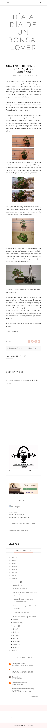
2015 (13, 576)
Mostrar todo (34, 696)
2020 (13, 560)
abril (14, 638)
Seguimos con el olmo (20, 588)
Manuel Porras (17, 75)
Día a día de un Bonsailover (23, 32)
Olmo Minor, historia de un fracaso (23, 665)
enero (15, 647)
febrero (15, 644)
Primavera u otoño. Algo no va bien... (25, 617)
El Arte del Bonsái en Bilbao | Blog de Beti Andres (23, 689)
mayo (15, 635)
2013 (13, 651)
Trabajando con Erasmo (21, 613)
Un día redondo (17, 679)
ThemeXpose (29, 725)
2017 (13, 570)
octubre (15, 620)
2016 (13, 573)
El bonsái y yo (16, 677)
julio (14, 629)
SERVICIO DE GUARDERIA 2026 (21, 692)
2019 (13, 563)
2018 (13, 566)
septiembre (17, 623)
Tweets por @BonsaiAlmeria (18, 530)
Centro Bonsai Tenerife (19, 683)
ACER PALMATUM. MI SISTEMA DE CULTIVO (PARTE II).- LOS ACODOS (22, 672)
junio (15, 632)
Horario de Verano (18, 684)
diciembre (16, 582)
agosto (15, 626)
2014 (13, 579)
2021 (13, 557)
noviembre (17, 585)
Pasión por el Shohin (18, 664)
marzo (15, 641)
